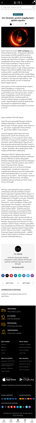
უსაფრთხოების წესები (25, 347)
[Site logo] (18, 2)
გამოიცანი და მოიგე (24, 364)
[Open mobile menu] (2, 2)
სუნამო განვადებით (24, 367)
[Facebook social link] (3, 275)
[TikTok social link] (23, 407)
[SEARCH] (33, 7)
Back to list (18, 283)
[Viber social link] (32, 275)
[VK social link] (24, 275)
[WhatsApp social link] (19, 275)
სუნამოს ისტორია (18, 14)
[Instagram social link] (8, 407)
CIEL (13, 24)
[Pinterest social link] (11, 275)
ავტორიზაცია (5, 296)
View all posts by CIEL (18, 267)
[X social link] (7, 275)
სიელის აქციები (5, 371)
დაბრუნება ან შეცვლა (25, 344)
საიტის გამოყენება (24, 350)
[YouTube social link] (11, 407)
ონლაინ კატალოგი (24, 369)
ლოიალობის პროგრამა (25, 361)
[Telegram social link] (28, 275)
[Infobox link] (18, 310)
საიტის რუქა (22, 353)
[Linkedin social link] (15, 275)
